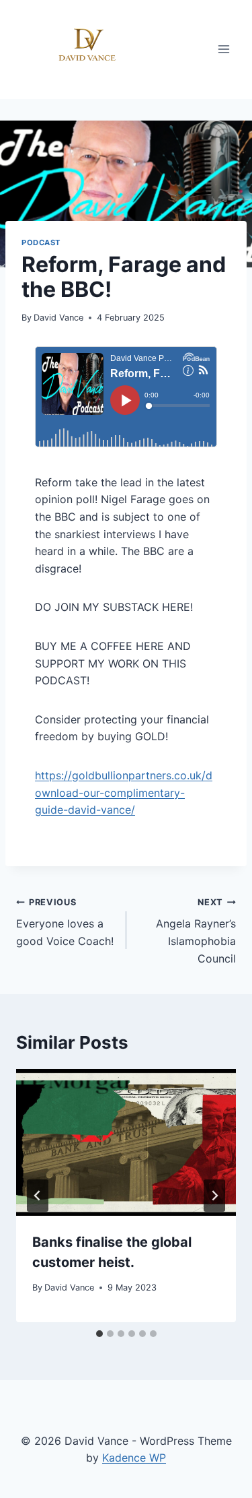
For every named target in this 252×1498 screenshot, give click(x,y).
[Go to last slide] (37, 1195)
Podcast (41, 242)
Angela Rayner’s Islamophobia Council (196, 931)
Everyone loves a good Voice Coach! (65, 922)
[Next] (214, 1195)
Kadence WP (134, 1457)
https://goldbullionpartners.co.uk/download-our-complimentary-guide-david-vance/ (123, 792)
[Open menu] (223, 49)
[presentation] (126, 1142)
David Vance (58, 318)
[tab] (99, 1333)
